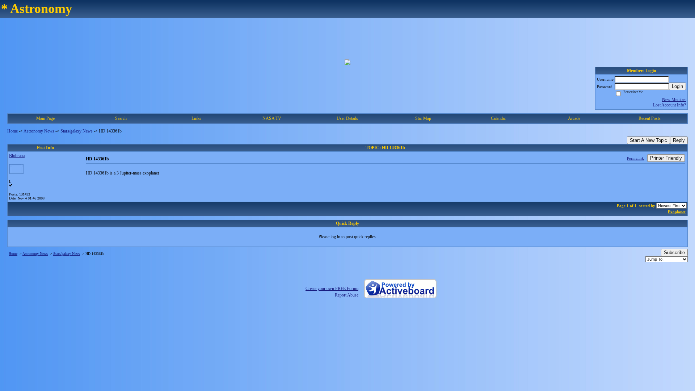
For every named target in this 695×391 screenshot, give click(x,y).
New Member (674, 99)
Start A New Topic (648, 140)
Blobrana (17, 155)
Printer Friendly (666, 158)
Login (677, 86)
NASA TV (271, 118)
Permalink (635, 158)
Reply (679, 140)
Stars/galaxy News (76, 131)
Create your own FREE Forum (332, 288)
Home (12, 131)
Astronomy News (39, 131)
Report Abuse (346, 295)
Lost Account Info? (669, 105)
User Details (347, 118)
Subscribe (674, 252)
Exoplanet (677, 212)
